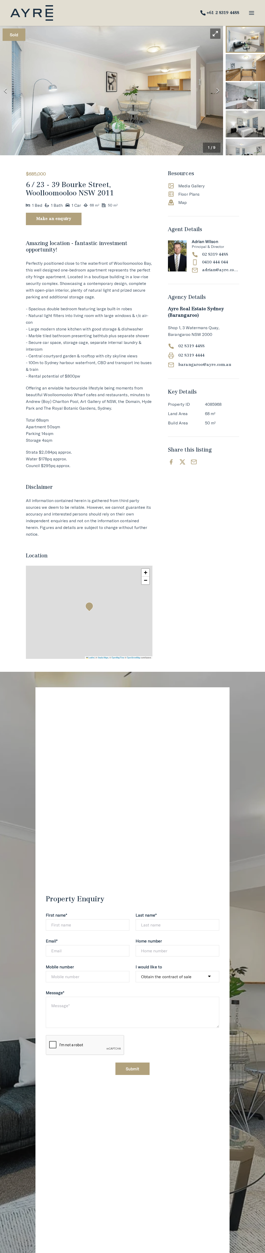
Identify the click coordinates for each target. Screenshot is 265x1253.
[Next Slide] (217, 90)
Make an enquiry (53, 219)
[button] (111, 90)
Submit (132, 1068)
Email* (51, 941)
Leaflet (91, 657)
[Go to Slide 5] (245, 152)
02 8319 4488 (215, 255)
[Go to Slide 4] (245, 123)
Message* (55, 992)
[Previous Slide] (5, 90)
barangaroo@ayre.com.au (204, 365)
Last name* (146, 915)
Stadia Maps (103, 657)
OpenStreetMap (133, 657)
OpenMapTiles (118, 657)
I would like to (149, 966)
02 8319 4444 (191, 355)
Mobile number (60, 966)
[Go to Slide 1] (245, 39)
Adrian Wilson (205, 241)
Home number (149, 941)
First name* (56, 915)
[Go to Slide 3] (245, 95)
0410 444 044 (215, 262)
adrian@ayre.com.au (220, 270)
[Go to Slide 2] (245, 67)
